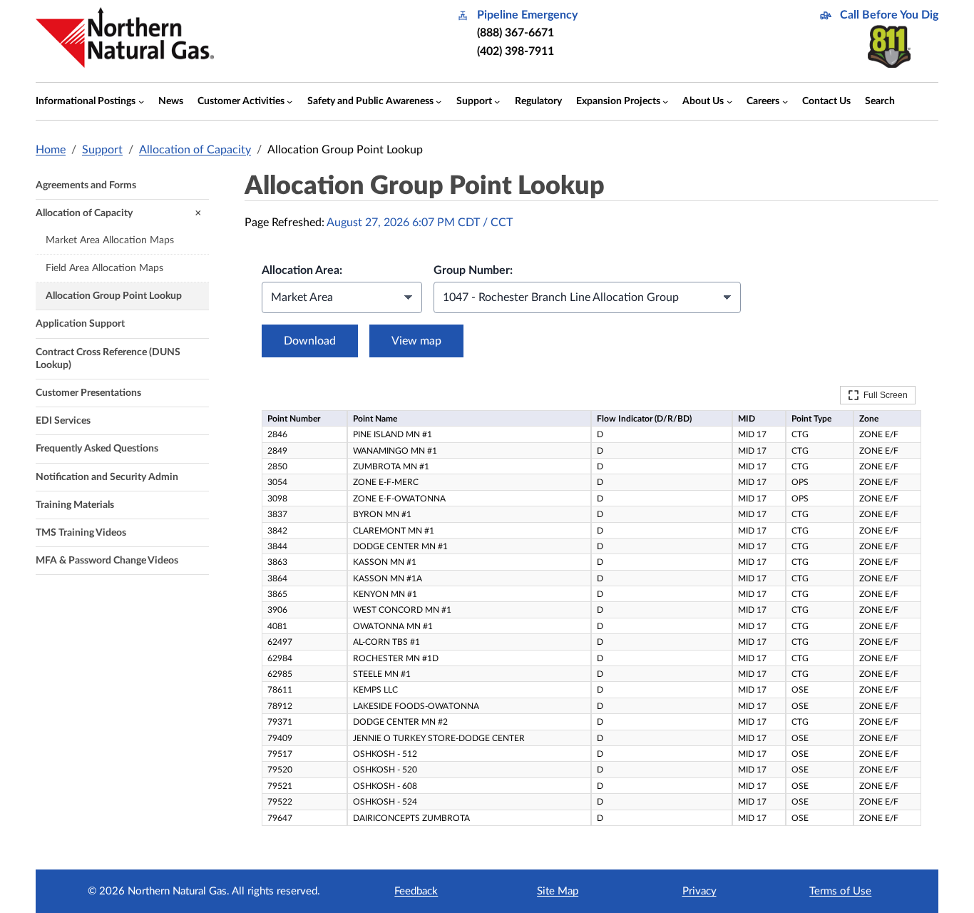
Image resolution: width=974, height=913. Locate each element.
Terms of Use (840, 891)
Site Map (557, 891)
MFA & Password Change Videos (107, 561)
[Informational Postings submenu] (141, 101)
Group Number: (473, 270)
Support (102, 149)
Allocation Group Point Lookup (114, 296)
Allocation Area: (302, 270)
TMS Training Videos (81, 533)
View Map (416, 341)
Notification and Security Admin (107, 477)
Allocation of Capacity (195, 149)
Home (51, 149)
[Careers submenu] (785, 101)
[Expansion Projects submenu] (665, 101)
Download (310, 341)
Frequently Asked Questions (97, 449)
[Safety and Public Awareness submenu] (438, 101)
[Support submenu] (497, 101)
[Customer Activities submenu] (289, 101)
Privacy (699, 891)
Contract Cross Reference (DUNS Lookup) (108, 358)
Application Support (80, 324)
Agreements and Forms (86, 185)
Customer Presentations (88, 393)
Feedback (416, 891)
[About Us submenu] (729, 101)
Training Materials (75, 505)
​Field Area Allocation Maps (104, 268)
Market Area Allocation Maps (110, 240)
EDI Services (63, 421)
